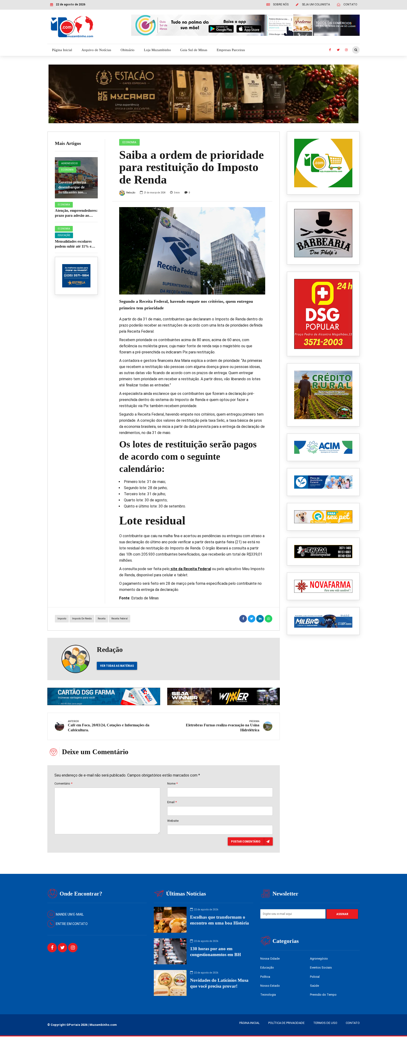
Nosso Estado (270, 985)
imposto (61, 618)
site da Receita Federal (190, 569)
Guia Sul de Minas (193, 50)
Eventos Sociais (321, 967)
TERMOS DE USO (325, 1023)
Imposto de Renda (82, 618)
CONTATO (353, 1023)
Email (172, 802)
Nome (172, 783)
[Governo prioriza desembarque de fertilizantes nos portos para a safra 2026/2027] (76, 178)
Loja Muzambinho (157, 50)
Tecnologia (268, 994)
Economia (67, 169)
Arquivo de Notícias (96, 50)
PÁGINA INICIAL (249, 1023)
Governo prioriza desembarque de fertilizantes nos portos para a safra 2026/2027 (73, 192)
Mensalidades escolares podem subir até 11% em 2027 (74, 246)
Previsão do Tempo (323, 994)
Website (173, 820)
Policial (315, 976)
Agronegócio (69, 163)
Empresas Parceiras (231, 50)
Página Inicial (62, 50)
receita (102, 618)
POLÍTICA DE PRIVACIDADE (286, 1023)
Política (265, 976)
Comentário (63, 783)
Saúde (314, 985)
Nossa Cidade (270, 958)
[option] (192, 251)
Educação (64, 235)
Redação (130, 192)
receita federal (119, 618)
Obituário (127, 50)
